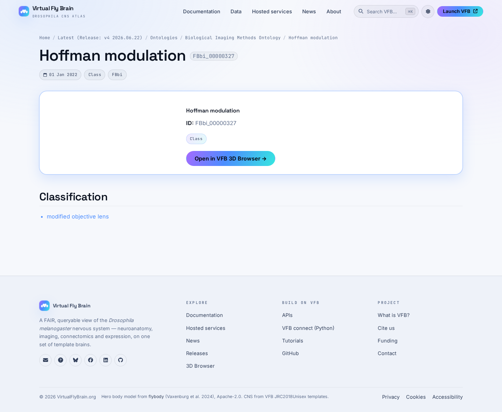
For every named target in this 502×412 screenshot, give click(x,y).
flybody (156, 396)
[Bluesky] (75, 360)
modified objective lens (78, 216)
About (333, 12)
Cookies (416, 397)
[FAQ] (60, 360)
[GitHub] (120, 360)
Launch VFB (456, 11)
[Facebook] (90, 360)
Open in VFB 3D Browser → (231, 158)
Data (236, 12)
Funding (388, 341)
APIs (287, 315)
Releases (197, 353)
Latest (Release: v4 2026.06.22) (100, 38)
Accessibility (447, 397)
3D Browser (200, 366)
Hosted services (272, 12)
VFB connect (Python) (308, 328)
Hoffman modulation (313, 38)
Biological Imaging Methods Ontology (233, 38)
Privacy (391, 397)
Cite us (386, 328)
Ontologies (164, 38)
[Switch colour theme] (427, 11)
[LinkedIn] (105, 360)
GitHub (290, 353)
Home (44, 38)
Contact (387, 353)
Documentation (201, 12)
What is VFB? (394, 315)
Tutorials (292, 341)
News (309, 12)
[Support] (45, 360)
